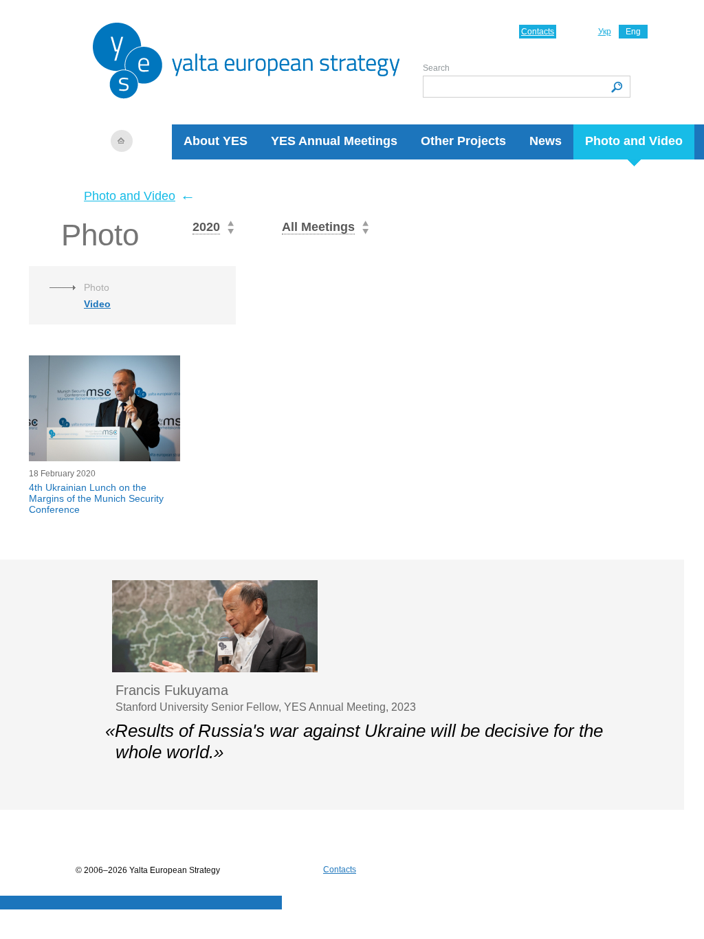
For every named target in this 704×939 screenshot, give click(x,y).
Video (97, 303)
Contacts (537, 31)
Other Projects (463, 141)
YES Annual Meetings (334, 141)
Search (436, 68)
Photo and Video (634, 141)
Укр (604, 31)
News (545, 141)
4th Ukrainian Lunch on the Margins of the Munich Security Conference (96, 498)
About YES (216, 141)
